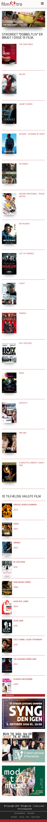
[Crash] (7, 524)
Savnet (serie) (25, 104)
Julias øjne (18, 621)
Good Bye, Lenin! (20, 601)
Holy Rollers (25, 343)
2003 (15, 606)
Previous (5, 18)
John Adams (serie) (22, 582)
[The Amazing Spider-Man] (7, 659)
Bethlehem (24, 224)
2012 (15, 664)
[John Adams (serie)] (7, 582)
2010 (15, 626)
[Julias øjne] (7, 621)
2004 (15, 529)
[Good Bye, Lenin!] (7, 601)
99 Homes (23, 164)
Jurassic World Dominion (25, 504)
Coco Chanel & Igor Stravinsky (27, 639)
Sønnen (16, 543)
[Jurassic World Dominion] (7, 504)
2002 (15, 548)
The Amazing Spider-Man (24, 659)
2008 (15, 587)
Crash (16, 524)
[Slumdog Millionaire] (7, 679)
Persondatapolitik (25, 809)
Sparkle (23, 313)
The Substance (26, 44)
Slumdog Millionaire (23, 679)
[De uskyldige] (7, 562)
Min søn (22, 433)
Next (42, 18)
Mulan (22, 74)
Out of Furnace (26, 253)
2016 (15, 567)
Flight (22, 283)
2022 (15, 510)
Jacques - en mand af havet (32, 134)
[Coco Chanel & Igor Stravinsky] (7, 639)
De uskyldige (19, 562)
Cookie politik (38, 806)
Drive (21, 373)
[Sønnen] (7, 543)
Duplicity (23, 403)
